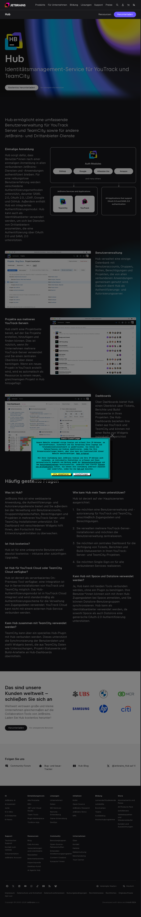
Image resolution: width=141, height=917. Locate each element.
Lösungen (86, 5)
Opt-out (80, 469)
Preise (109, 5)
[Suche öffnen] (117, 5)
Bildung (74, 5)
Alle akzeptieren (61, 474)
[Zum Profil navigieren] (123, 5)
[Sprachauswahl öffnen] (134, 5)
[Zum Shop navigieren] (128, 5)
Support (98, 5)
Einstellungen (81, 474)
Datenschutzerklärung (91, 462)
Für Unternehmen (57, 5)
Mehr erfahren (82, 453)
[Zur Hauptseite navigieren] (15, 5)
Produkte (40, 5)
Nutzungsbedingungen (49, 464)
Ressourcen (104, 14)
